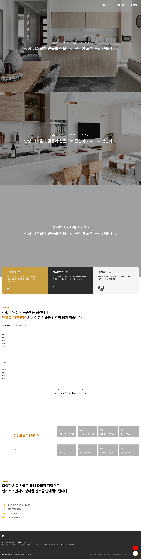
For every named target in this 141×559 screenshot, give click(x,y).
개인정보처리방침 (7, 554)
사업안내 (105, 5)
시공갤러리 (120, 5)
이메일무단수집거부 (19, 554)
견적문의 (134, 5)
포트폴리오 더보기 (69, 393)
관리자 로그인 (30, 554)
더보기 (7, 449)
